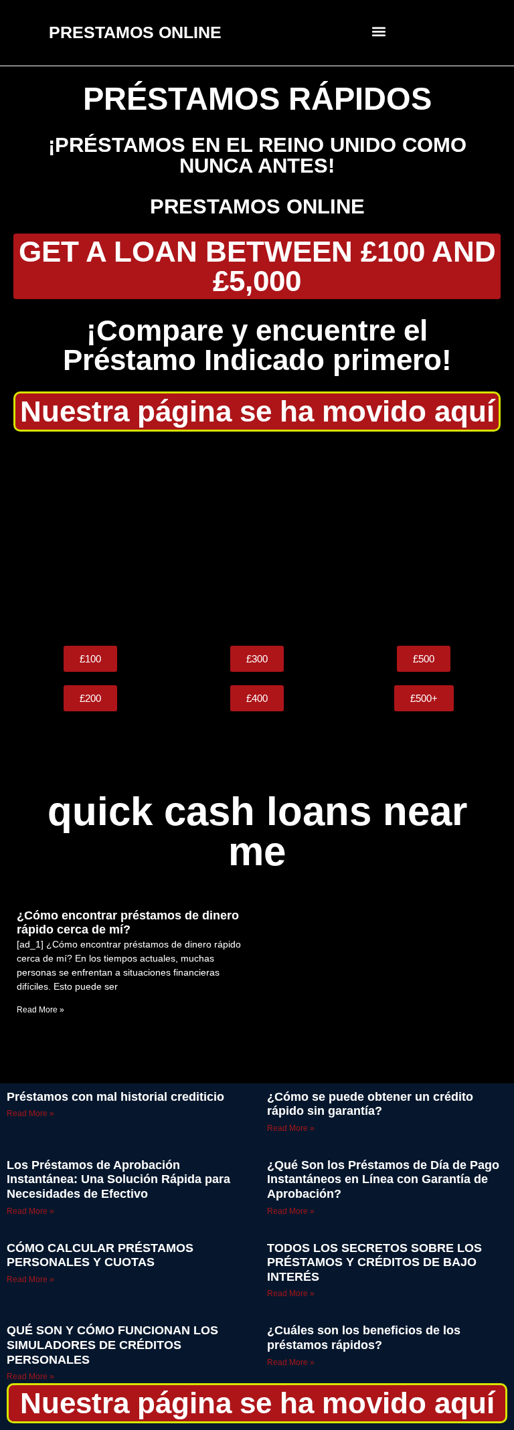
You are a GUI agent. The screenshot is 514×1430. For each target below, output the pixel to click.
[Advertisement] (257, 538)
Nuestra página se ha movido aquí (257, 411)
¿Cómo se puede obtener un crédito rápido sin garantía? (370, 1104)
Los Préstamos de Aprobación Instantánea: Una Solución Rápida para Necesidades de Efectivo (118, 1179)
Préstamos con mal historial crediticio (115, 1096)
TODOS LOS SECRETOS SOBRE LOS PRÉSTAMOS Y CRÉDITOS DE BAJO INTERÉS (374, 1262)
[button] (379, 31)
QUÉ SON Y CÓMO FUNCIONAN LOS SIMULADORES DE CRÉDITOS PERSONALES (112, 1345)
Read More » (40, 1009)
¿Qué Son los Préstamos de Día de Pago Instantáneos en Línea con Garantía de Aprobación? (383, 1179)
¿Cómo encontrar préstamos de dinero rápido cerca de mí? (128, 923)
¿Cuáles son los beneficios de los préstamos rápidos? (363, 1338)
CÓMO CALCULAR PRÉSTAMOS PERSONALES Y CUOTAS (100, 1255)
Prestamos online (257, 206)
